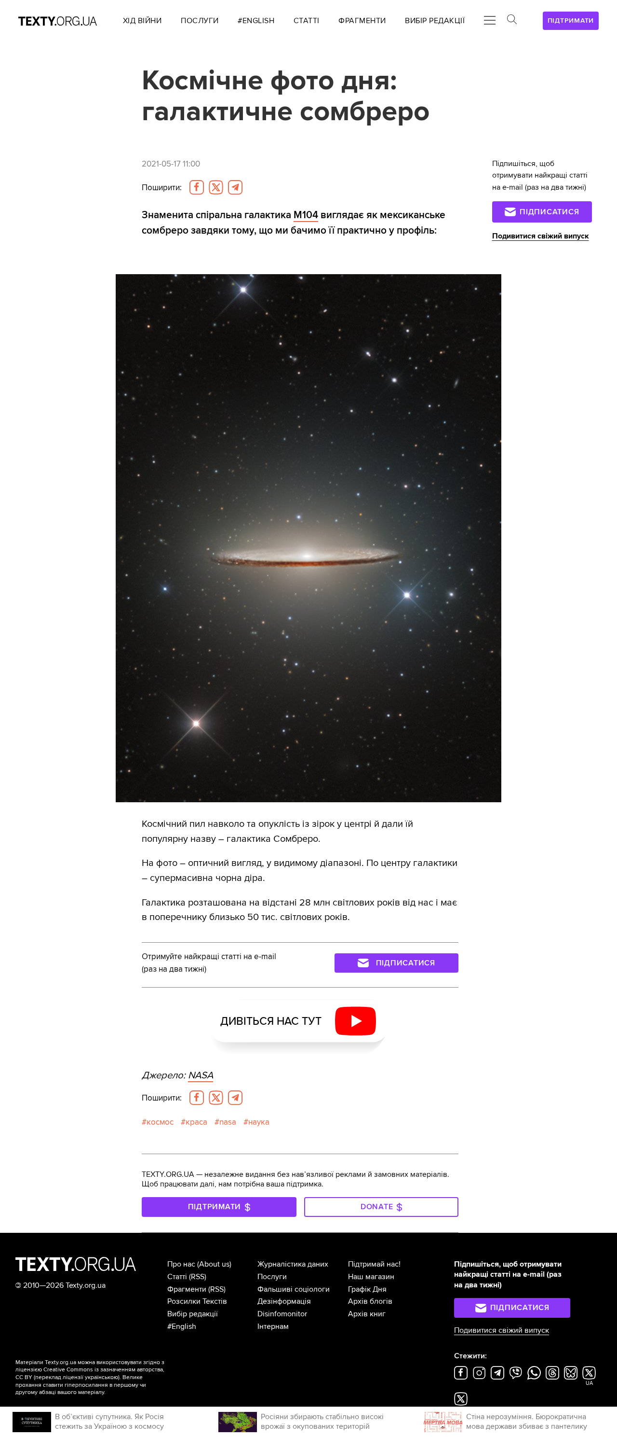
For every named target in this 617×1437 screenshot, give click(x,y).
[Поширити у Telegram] (235, 187)
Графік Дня (367, 1289)
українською (101, 1377)
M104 (306, 215)
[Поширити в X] (216, 187)
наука (258, 1122)
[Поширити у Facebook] (196, 187)
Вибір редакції (192, 1314)
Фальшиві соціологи (293, 1289)
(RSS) (197, 1277)
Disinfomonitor (282, 1314)
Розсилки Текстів (197, 1301)
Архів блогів (370, 1301)
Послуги (272, 1277)
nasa (227, 1122)
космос (160, 1122)
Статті (177, 1277)
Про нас (181, 1264)
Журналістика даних (292, 1264)
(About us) (214, 1264)
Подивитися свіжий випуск (540, 236)
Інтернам (273, 1326)
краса (196, 1122)
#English (181, 1326)
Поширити (162, 187)
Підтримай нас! (374, 1264)
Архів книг (367, 1314)
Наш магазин (371, 1277)
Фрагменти (186, 1289)
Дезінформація (284, 1301)
